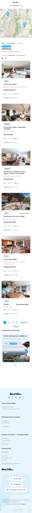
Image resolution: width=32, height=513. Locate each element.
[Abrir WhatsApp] (27, 508)
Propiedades (11, 43)
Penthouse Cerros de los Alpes (14, 216)
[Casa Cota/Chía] (8, 14)
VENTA (6, 81)
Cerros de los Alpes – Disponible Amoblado (14, 128)
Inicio (3, 43)
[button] (22, 5)
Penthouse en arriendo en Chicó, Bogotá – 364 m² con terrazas (15, 172)
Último (15, 326)
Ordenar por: (5, 55)
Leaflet (22, 37)
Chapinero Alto (9, 307)
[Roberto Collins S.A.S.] (16, 2)
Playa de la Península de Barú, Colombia (15, 339)
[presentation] (5, 351)
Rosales (6, 304)
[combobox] (18, 55)
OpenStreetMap (28, 37)
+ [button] (2, 33)
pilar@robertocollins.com (12, 463)
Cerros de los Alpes (10, 84)
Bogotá (24, 504)
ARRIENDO (7, 124)
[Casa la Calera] (24, 25)
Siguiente (24, 322)
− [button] (2, 35)
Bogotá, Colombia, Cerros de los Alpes (15, 87)
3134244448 (16, 5)
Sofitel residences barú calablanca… (15, 336)
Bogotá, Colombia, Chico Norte (13, 176)
